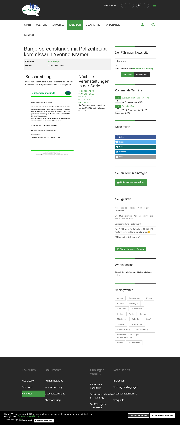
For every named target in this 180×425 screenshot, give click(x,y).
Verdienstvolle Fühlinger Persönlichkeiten (128, 336)
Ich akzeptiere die (134, 68)
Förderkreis (112, 25)
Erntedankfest (128, 106)
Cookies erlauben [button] (43, 421)
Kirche (143, 314)
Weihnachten (134, 343)
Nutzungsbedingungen (124, 387)
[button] (135, 137)
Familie (120, 303)
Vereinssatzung (53, 387)
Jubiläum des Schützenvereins (135, 98)
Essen (149, 298)
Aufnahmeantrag (54, 380)
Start (27, 25)
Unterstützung (123, 329)
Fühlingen (133, 303)
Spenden (121, 324)
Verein (120, 343)
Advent (120, 298)
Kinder (131, 314)
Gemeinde (121, 309)
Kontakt (29, 35)
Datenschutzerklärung (29, 416)
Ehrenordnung (53, 400)
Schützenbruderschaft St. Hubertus (101, 396)
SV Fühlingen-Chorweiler (98, 406)
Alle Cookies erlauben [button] (162, 415)
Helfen (120, 314)
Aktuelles (58, 25)
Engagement (134, 298)
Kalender (75, 25)
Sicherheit (136, 319)
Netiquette (118, 400)
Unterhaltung (136, 324)
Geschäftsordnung (55, 393)
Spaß (148, 319)
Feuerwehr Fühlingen (96, 386)
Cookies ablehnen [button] (138, 415)
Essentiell (26, 420)
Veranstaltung (141, 329)
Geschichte (93, 25)
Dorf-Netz (27, 387)
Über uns (41, 25)
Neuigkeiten (28, 380)
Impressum (119, 380)
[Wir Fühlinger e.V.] (31, 10)
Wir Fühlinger (54, 61)
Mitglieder (121, 319)
